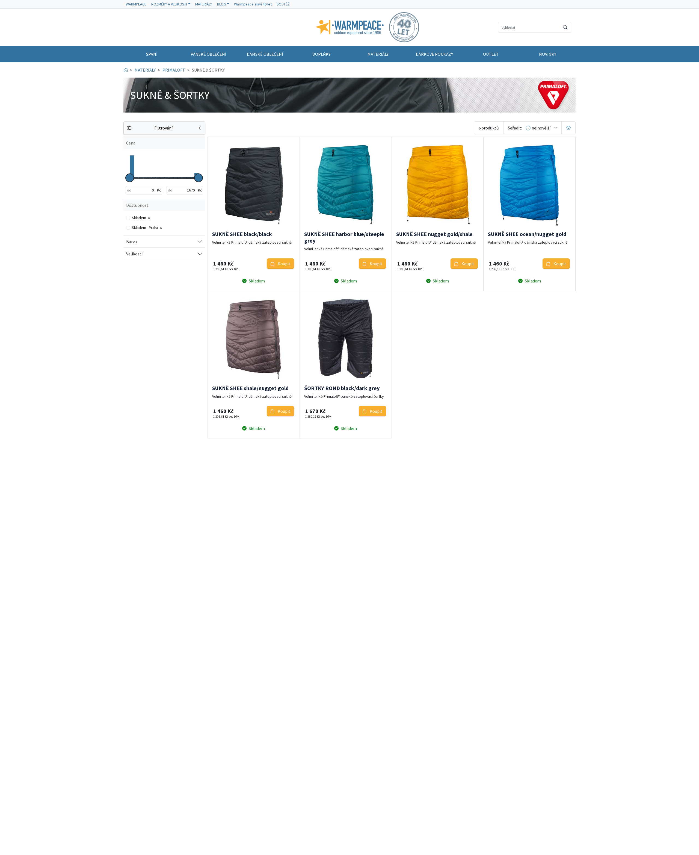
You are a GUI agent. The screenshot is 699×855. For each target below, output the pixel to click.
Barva (131, 241)
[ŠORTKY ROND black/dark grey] (345, 339)
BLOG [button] (221, 4)
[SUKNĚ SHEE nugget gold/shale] (437, 185)
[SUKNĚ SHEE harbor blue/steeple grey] (345, 185)
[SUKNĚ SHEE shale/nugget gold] (253, 339)
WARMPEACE (136, 4)
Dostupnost (137, 205)
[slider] (129, 177)
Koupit (284, 263)
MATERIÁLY (203, 4)
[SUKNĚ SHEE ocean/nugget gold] (529, 185)
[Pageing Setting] (568, 128)
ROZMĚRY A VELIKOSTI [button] (169, 4)
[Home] (125, 70)
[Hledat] (565, 27)
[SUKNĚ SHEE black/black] (253, 185)
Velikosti (134, 253)
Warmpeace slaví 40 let (253, 4)
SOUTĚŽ (283, 4)
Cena (130, 143)
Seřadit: (515, 128)
